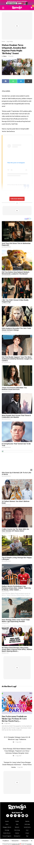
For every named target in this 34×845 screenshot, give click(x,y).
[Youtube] (22, 815)
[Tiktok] (19, 815)
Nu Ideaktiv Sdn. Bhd (15, 843)
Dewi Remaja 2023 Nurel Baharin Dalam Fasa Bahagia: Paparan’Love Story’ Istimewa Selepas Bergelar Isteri (17, 751)
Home (3, 41)
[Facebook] (7, 815)
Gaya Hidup (10, 41)
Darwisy (13, 767)
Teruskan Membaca (16, 198)
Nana (4, 56)
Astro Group (29, 843)
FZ (2, 723)
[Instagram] (11, 815)
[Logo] (17, 7)
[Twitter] (15, 815)
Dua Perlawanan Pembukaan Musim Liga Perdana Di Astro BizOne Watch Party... (14, 718)
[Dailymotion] (26, 815)
